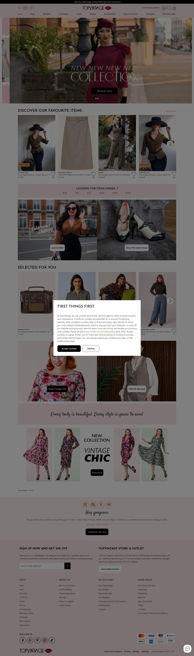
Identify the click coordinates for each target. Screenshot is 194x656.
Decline (90, 348)
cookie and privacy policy (102, 331)
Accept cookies (69, 348)
